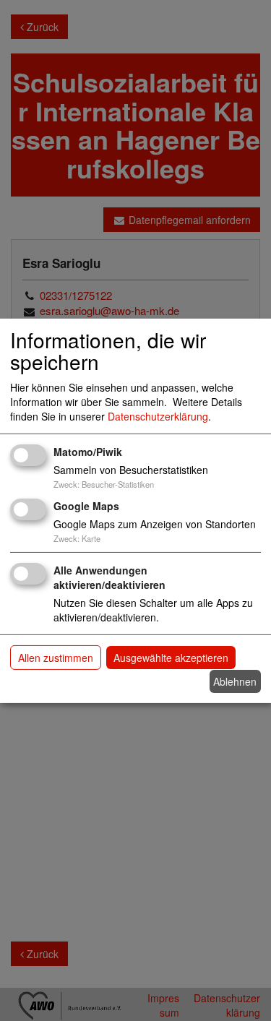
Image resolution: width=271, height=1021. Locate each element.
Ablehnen (235, 681)
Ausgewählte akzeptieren (170, 657)
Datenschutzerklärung (158, 416)
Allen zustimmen (55, 657)
